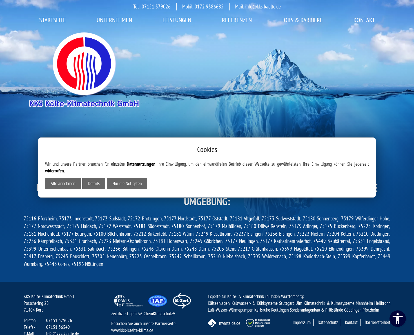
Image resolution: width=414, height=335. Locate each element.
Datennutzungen (141, 164)
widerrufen (54, 171)
